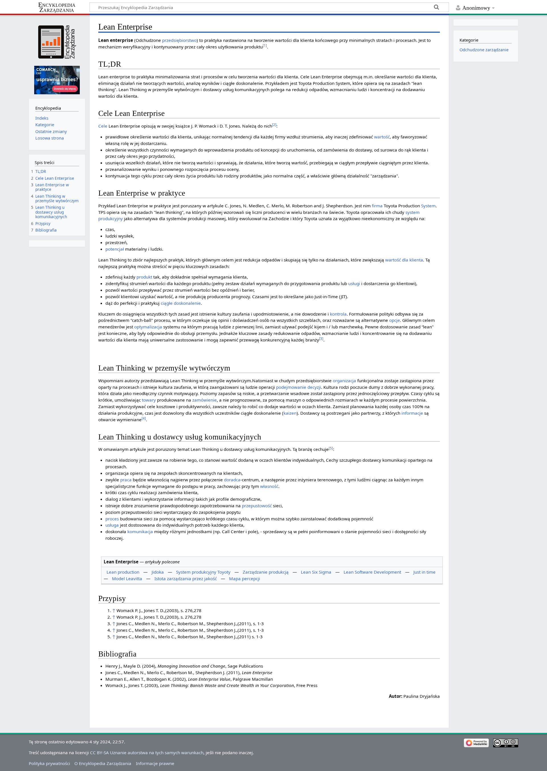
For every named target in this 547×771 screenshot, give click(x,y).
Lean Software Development (372, 572)
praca (126, 479)
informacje (412, 413)
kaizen (290, 413)
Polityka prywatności (49, 763)
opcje (394, 320)
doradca (232, 479)
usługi (354, 283)
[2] (274, 124)
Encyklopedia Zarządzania (56, 7)
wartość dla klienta (404, 260)
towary (149, 400)
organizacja (344, 380)
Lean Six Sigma (316, 572)
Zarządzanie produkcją (266, 572)
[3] (321, 338)
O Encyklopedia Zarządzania (102, 763)
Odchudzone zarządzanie (484, 49)
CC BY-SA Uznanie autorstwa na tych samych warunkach (146, 752)
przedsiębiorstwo (179, 40)
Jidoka (158, 572)
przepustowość (257, 505)
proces (112, 519)
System (428, 205)
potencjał (114, 249)
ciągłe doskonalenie (181, 303)
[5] (331, 448)
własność (269, 486)
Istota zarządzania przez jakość (185, 578)
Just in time (424, 572)
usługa (112, 525)
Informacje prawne (155, 763)
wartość (382, 137)
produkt (144, 277)
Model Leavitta (127, 578)
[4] (144, 418)
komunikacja (140, 531)
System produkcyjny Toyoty (203, 572)
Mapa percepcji (244, 578)
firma (377, 205)
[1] (265, 45)
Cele (102, 126)
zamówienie (204, 400)
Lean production (123, 572)
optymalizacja (148, 327)
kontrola (338, 314)
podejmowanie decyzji (298, 387)
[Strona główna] (57, 42)
